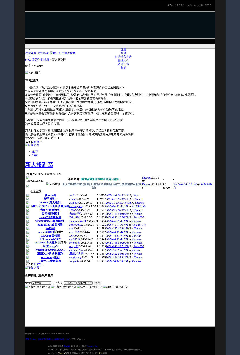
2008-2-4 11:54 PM (117, 261)
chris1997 (74, 239)
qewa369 (74, 232)
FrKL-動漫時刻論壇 (37, 59)
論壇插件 (123, 60)
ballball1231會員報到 (50, 224)
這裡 (101, 353)
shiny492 (74, 261)
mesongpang (76, 206)
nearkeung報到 (50, 257)
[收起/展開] (32, 73)
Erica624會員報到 (50, 217)
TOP (73, 339)
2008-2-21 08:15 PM (117, 253)
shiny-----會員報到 (50, 260)
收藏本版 (30, 53)
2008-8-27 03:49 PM (117, 210)
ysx (71, 228)
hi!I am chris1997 (50, 239)
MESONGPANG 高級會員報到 (50, 206)
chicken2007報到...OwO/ (50, 249)
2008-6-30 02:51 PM (117, 246)
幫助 (123, 67)
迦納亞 (73, 209)
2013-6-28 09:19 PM (117, 198)
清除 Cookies (30, 339)
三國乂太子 (76, 253)
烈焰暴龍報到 (50, 213)
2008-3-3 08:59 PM (117, 250)
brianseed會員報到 (46, 242)
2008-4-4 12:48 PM (117, 239)
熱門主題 (96, 286)
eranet (72, 198)
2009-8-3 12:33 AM (117, 206)
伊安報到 (50, 195)
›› (41, 141)
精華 (35, 155)
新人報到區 (39, 165)
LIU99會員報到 (50, 235)
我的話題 (44, 53)
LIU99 (73, 235)
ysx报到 (50, 228)
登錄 (123, 53)
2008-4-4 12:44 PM (117, 232)
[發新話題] (32, 144)
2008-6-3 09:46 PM (117, 221)
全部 (35, 151)
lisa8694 (74, 202)
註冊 (123, 49)
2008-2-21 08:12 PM (117, 257)
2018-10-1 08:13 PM (117, 195)
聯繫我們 (42, 339)
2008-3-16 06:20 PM (117, 242)
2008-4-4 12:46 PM (117, 235)
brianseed (74, 242)
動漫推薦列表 (123, 56)
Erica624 (74, 217)
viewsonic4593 (77, 221)
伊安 (72, 195)
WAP (68, 339)
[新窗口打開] (27, 186)
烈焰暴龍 (74, 213)
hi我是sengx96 (50, 246)
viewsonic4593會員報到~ (50, 220)
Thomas (146, 177)
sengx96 (73, 246)
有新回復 (44, 286)
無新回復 (70, 286)
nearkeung (75, 257)
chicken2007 (76, 250)
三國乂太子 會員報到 (50, 253)
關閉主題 (122, 286)
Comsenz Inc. (92, 346)
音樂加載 (123, 64)
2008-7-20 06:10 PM (117, 213)
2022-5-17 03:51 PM (185, 184)
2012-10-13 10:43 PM (118, 202)
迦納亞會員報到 (50, 209)
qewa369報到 (46, 231)
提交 (97, 283)
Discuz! (67, 346)
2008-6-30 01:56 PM (117, 217)
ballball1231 (76, 224)
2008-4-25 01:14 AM (117, 228)
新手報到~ (50, 198)
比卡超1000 (139, 206)
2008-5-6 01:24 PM (117, 224)
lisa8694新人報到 (50, 202)
